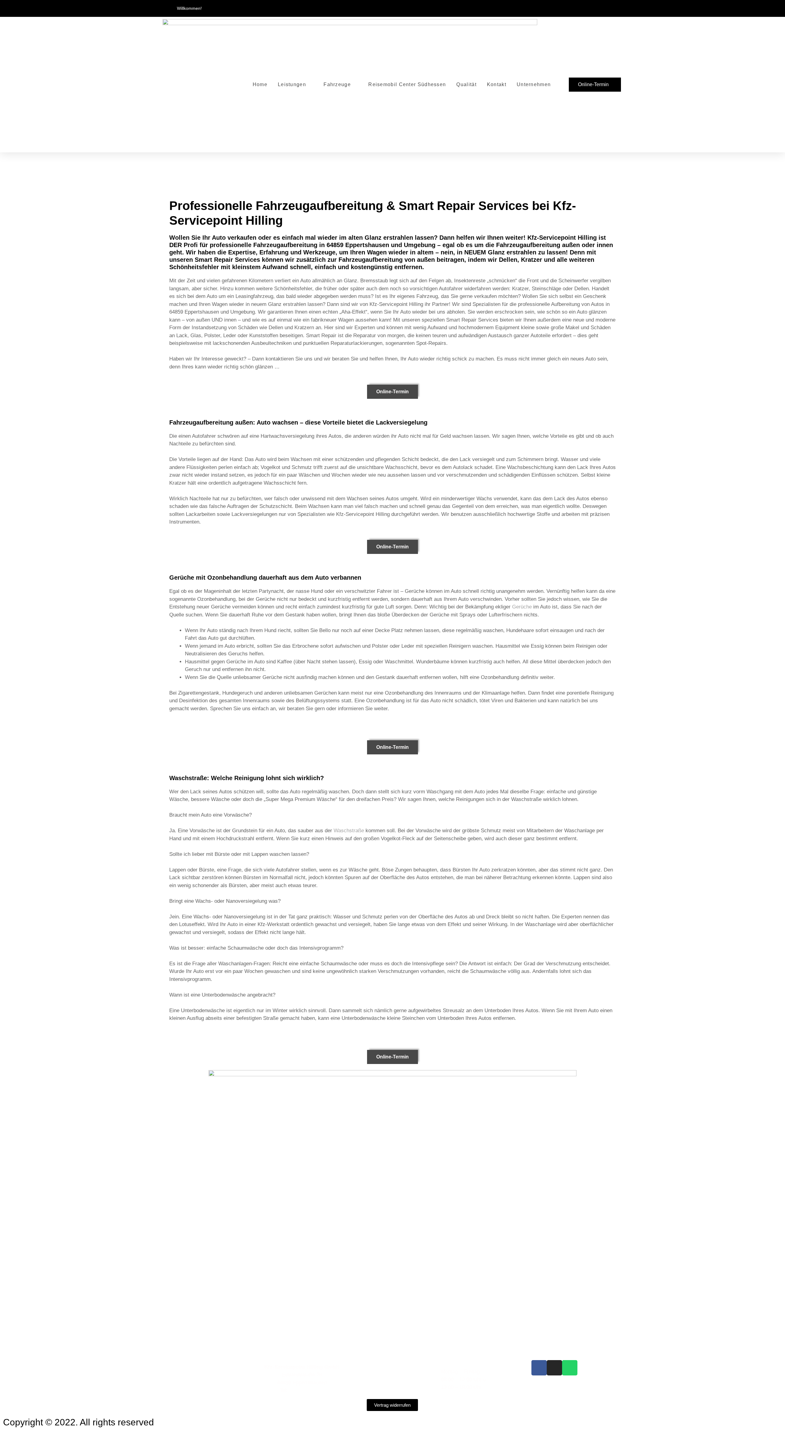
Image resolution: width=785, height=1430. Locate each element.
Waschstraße (349, 830)
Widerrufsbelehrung (372, 1387)
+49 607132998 (306, 1390)
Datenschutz (364, 1372)
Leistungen (292, 84)
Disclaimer (362, 1379)
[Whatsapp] (569, 1367)
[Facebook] (539, 1367)
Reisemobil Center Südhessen (407, 84)
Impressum (363, 1364)
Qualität (466, 84)
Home (260, 84)
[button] (614, 8)
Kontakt (496, 84)
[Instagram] (554, 1367)
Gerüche (522, 607)
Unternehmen (534, 84)
